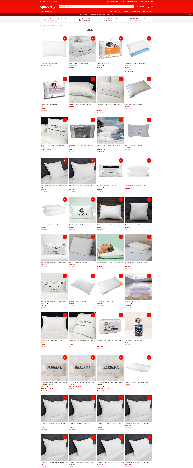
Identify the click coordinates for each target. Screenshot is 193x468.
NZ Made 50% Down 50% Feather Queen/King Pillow (110, 462)
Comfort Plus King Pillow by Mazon (78, 301)
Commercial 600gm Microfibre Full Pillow (51, 340)
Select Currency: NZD (112, 1)
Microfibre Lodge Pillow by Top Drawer (107, 185)
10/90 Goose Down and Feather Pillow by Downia (53, 262)
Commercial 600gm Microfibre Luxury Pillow (80, 104)
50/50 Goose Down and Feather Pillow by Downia (53, 301)
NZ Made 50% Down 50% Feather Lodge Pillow (81, 462)
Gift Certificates (140, 1)
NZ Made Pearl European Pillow (133, 224)
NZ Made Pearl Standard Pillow (105, 224)
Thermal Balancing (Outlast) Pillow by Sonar (136, 382)
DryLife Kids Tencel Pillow (103, 63)
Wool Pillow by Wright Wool (132, 301)
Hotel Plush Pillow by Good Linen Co (78, 63)
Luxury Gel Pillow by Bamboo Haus (78, 262)
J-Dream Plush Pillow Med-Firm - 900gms (135, 185)
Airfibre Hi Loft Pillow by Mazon (105, 301)
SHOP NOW (110, 15)
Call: (129, 1)
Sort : (143, 29)
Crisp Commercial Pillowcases (49, 63)
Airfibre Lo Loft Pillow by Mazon (133, 104)
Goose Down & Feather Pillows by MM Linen (108, 145)
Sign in (151, 1)
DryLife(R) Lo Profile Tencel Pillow (49, 104)
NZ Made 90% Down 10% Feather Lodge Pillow (137, 423)
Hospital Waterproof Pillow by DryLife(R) (135, 63)
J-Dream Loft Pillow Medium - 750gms (51, 224)
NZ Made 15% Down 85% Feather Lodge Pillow (137, 462)
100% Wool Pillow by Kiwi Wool (77, 224)
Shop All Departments (46, 11)
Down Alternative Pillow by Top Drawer (135, 145)
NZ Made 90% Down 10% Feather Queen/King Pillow (54, 462)
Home (135, 1)
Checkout (147, 1)
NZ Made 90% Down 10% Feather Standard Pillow (81, 185)
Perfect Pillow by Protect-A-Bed (133, 340)
